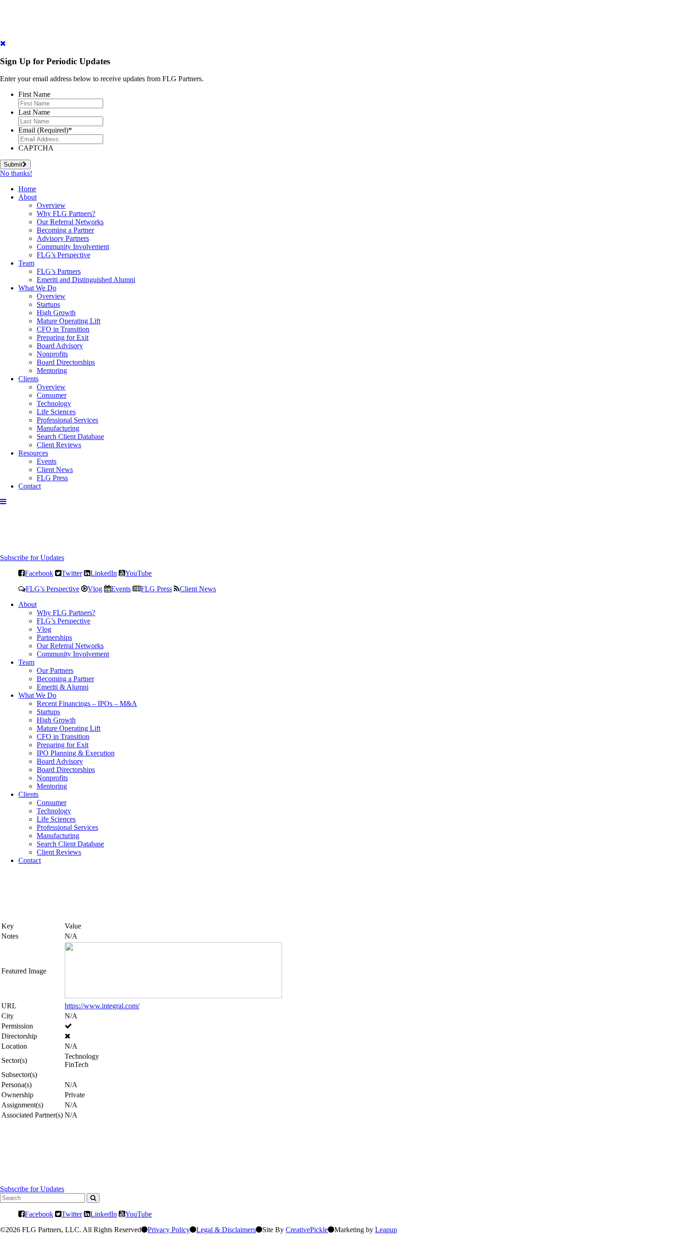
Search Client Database (70, 436)
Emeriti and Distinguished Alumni (86, 279)
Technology (54, 403)
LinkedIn (103, 573)
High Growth (56, 313)
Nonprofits (52, 354)
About (27, 197)
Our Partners (55, 670)
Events (46, 461)
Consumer (51, 395)
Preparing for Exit (62, 337)
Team (26, 263)
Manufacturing (58, 428)
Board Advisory (60, 346)
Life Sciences (56, 412)
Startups (48, 304)
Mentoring (52, 370)
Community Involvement (73, 246)
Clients (28, 379)
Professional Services (67, 420)
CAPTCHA (36, 148)
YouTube (138, 573)
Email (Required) (45, 130)
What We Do (37, 288)
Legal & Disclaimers (226, 1230)
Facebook (39, 573)
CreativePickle (307, 1230)
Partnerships (54, 637)
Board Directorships (66, 362)
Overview (51, 205)
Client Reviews (59, 445)
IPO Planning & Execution (76, 753)
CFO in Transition (63, 329)
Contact (29, 486)
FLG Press (52, 478)
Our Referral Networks (70, 222)
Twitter (71, 573)
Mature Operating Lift (68, 321)
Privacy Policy (169, 1230)
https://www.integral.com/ (102, 1006)
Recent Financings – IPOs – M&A (87, 703)
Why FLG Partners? (66, 213)
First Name (34, 94)
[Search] (93, 1198)
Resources (33, 453)
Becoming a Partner (65, 230)
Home (27, 189)
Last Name (34, 112)
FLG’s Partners (59, 271)
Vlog (95, 588)
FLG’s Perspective (63, 255)
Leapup (386, 1230)
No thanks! (16, 173)
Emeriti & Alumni (62, 687)
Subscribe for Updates (32, 557)
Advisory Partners (63, 238)
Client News (55, 469)
